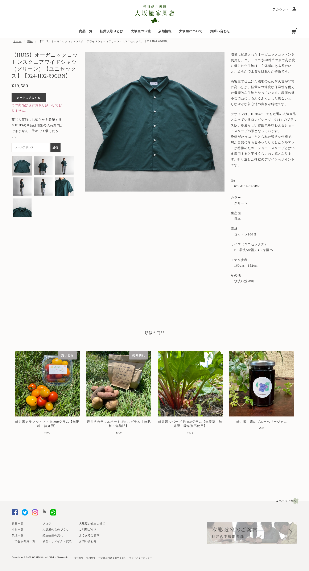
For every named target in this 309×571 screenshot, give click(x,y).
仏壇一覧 (18, 535)
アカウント (281, 9)
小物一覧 (18, 529)
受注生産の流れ (52, 535)
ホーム (17, 41)
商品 (30, 41)
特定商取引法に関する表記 (112, 558)
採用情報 (91, 558)
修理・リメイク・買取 (57, 541)
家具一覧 (18, 523)
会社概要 (78, 558)
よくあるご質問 (89, 535)
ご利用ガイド (88, 529)
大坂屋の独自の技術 (92, 523)
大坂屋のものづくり (55, 529)
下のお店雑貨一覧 (23, 541)
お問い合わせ (88, 541)
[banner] (154, 14)
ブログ (46, 523)
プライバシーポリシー (140, 558)
